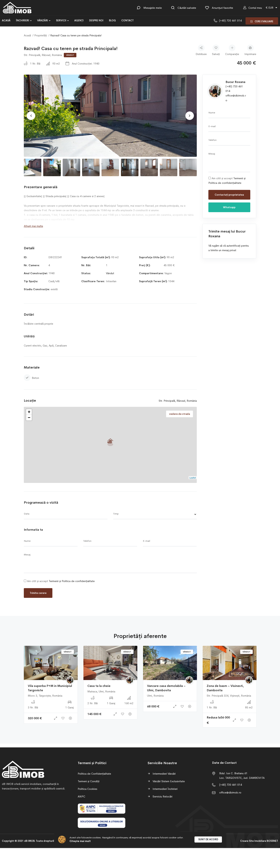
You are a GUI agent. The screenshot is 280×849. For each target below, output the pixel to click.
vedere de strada (179, 414)
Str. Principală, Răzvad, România (43, 55)
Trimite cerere (38, 593)
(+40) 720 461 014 (230, 20)
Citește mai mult (80, 841)
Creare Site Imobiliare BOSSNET (259, 841)
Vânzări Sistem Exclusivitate (168, 781)
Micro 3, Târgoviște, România (45, 695)
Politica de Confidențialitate (94, 773)
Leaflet (193, 477)
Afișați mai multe (33, 226)
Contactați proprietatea (229, 194)
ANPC (81, 796)
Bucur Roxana (235, 82)
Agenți (79, 20)
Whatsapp (229, 207)
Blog (112, 20)
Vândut (70, 55)
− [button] (29, 417)
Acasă (6, 20)
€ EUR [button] (270, 7)
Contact (127, 20)
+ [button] (29, 411)
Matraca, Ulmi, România (101, 691)
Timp (116, 513)
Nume (27, 540)
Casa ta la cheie (98, 686)
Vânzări (43, 20)
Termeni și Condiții (88, 781)
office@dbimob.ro (230, 792)
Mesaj (27, 554)
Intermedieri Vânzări (164, 773)
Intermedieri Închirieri (165, 789)
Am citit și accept (60, 581)
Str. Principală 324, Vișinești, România (229, 695)
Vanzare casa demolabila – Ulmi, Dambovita (166, 688)
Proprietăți (40, 35)
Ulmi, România (155, 695)
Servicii (61, 20)
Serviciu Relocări (162, 796)
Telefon (87, 540)
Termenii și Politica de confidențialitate (72, 581)
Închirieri (23, 20)
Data (26, 513)
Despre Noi (96, 20)
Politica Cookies (87, 789)
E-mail (146, 540)
